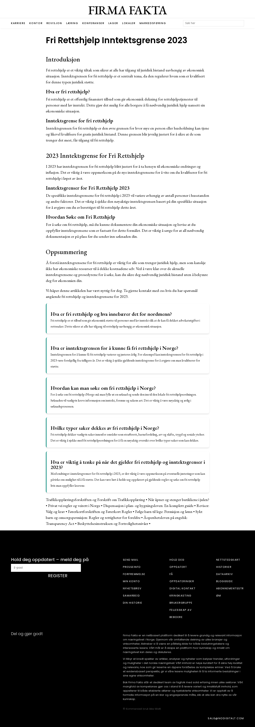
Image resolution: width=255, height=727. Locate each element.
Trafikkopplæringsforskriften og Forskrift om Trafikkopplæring (95, 499)
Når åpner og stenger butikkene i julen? (178, 499)
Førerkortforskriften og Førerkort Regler (100, 511)
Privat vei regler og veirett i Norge (74, 505)
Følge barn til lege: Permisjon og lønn (163, 511)
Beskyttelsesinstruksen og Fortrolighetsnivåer (112, 523)
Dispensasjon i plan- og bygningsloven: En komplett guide (148, 505)
